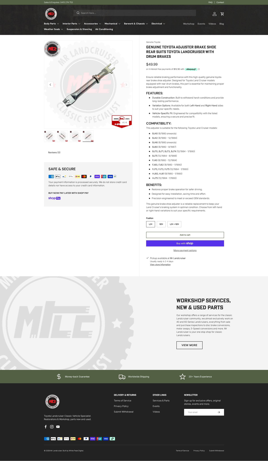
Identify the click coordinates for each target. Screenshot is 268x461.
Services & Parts (161, 400)
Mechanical (111, 23)
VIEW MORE (189, 345)
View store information (160, 264)
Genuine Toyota (153, 42)
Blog (221, 23)
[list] (88, 85)
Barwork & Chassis (134, 23)
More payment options (185, 250)
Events (201, 23)
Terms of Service (122, 400)
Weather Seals (52, 29)
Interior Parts (70, 23)
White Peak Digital (76, 451)
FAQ (210, 2)
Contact (220, 2)
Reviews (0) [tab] (54, 152)
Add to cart (185, 235)
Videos (212, 23)
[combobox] (134, 13)
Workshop (188, 23)
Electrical (157, 23)
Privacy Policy (121, 406)
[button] (222, 14)
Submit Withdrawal (123, 411)
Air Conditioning (104, 29)
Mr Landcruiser (56, 451)
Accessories (91, 23)
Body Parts (50, 23)
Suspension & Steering (79, 29)
